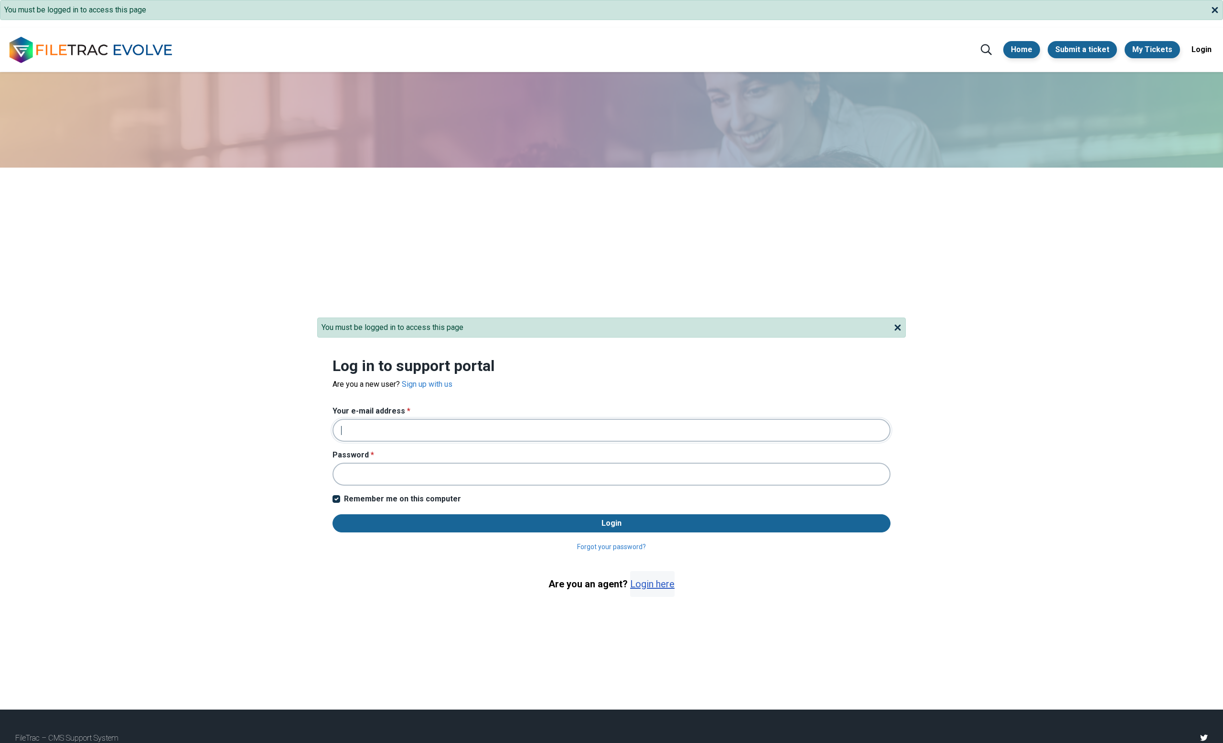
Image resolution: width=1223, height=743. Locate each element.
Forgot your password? (611, 547)
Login (1201, 49)
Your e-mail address (371, 410)
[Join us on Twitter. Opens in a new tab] (1204, 738)
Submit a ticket (1082, 49)
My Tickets (1152, 49)
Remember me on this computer (402, 498)
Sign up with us (427, 384)
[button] (986, 49)
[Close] (1215, 9)
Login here (652, 584)
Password (353, 454)
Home (1021, 49)
